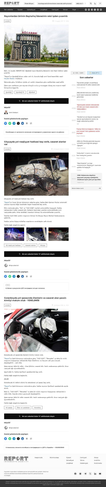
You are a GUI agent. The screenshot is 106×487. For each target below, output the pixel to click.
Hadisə (7, 21)
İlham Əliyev (29, 3)
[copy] (31, 123)
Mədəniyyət (84, 463)
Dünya (96, 457)
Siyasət (68, 457)
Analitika (97, 460)
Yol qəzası (9, 407)
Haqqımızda (38, 457)
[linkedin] (98, 10)
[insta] (89, 10)
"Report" (7, 202)
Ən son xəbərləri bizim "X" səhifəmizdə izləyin (38, 101)
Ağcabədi (32, 92)
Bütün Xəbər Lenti (78, 188)
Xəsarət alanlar (30, 245)
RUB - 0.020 (79, 73)
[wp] (9, 123)
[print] (26, 123)
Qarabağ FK (20, 92)
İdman (82, 460)
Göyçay (42, 245)
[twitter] (95, 10)
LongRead (69, 463)
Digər (74, 10)
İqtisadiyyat (70, 460)
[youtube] (101, 10)
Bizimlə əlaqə (54, 457)
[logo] (11, 3)
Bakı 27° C (95, 73)
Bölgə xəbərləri (14, 265)
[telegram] (92, 10)
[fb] (86, 10)
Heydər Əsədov (9, 78)
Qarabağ (8, 92)
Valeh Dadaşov (13, 112)
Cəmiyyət (83, 457)
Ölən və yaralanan (23, 407)
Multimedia (98, 463)
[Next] (84, 3)
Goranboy (37, 407)
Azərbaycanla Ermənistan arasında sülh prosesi (55, 3)
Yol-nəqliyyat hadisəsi (13, 245)
